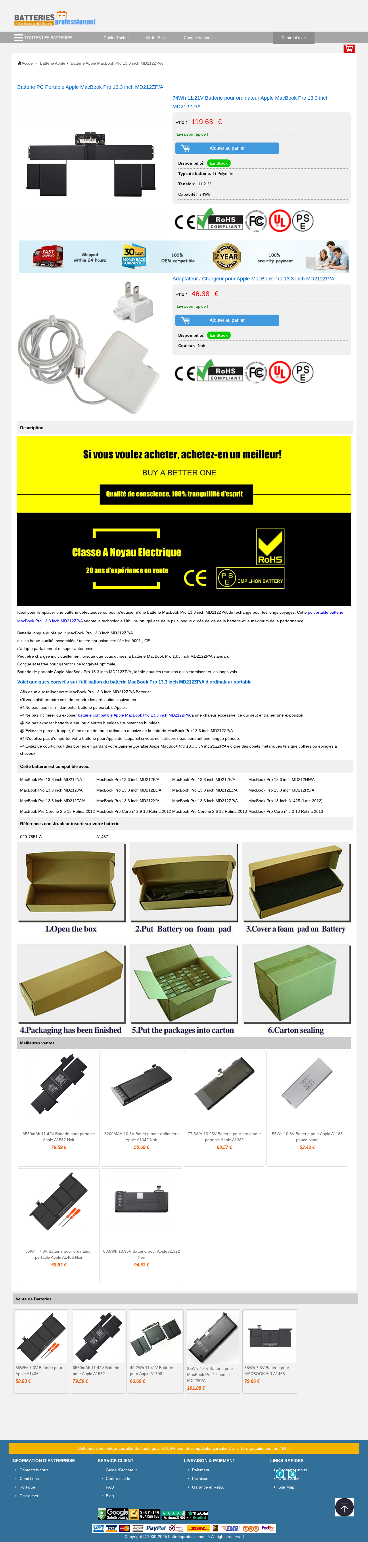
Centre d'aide (293, 37)
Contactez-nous (198, 37)
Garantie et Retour (209, 1487)
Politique (27, 1487)
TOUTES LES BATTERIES (48, 37)
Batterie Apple (52, 63)
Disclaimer (29, 1495)
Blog (110, 1495)
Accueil (28, 63)
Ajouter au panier (227, 148)
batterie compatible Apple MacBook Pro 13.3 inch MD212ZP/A (134, 715)
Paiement (200, 1470)
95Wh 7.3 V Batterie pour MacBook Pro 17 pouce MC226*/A (210, 1374)
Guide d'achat (116, 37)
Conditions (29, 1478)
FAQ (110, 1487)
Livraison (200, 1478)
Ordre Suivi (156, 37)
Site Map (286, 1487)
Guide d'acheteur (121, 1470)
